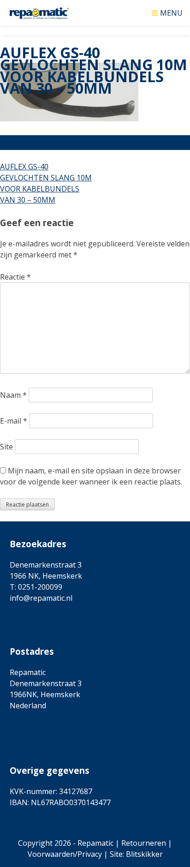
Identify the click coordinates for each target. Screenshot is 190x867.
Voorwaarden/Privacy (65, 854)
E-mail (13, 421)
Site (6, 447)
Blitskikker (144, 854)
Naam (13, 395)
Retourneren (143, 843)
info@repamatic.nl (41, 598)
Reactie (15, 277)
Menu (171, 12)
